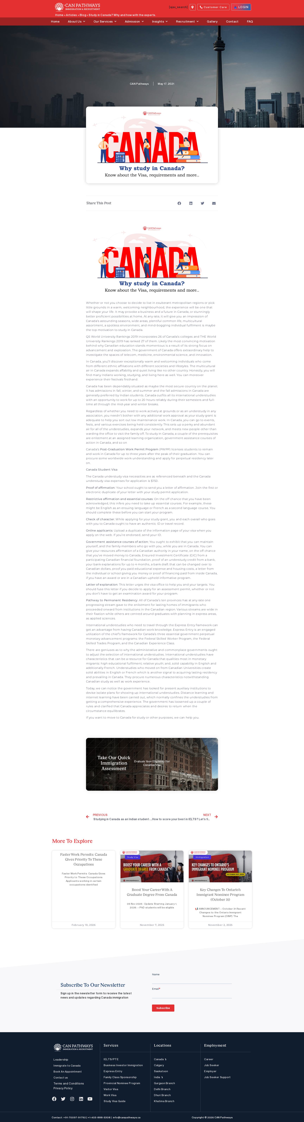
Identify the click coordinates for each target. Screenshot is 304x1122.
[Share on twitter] (202, 203)
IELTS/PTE (111, 1059)
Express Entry (113, 1071)
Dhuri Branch (162, 1095)
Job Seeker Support (217, 1077)
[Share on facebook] (179, 203)
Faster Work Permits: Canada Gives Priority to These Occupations (83, 859)
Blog (83, 15)
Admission (132, 21)
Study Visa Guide (115, 1101)
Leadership (60, 1059)
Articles (71, 15)
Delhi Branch (162, 1089)
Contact (232, 21)
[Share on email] (214, 203)
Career (208, 1059)
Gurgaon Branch (164, 1083)
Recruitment (185, 21)
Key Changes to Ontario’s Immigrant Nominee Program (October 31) (220, 895)
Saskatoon (161, 1071)
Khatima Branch (164, 1101)
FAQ (250, 21)
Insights (158, 21)
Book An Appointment (67, 1071)
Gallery (212, 21)
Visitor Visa (111, 1089)
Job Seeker (211, 1065)
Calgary (159, 1065)
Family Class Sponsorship (120, 1077)
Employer (210, 1071)
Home (59, 15)
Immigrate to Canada (66, 1065)
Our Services (103, 21)
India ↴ (158, 1077)
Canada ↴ (160, 1059)
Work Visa (110, 1095)
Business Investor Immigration (123, 1065)
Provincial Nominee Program (122, 1083)
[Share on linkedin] (191, 203)
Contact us (60, 1077)
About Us (74, 21)
